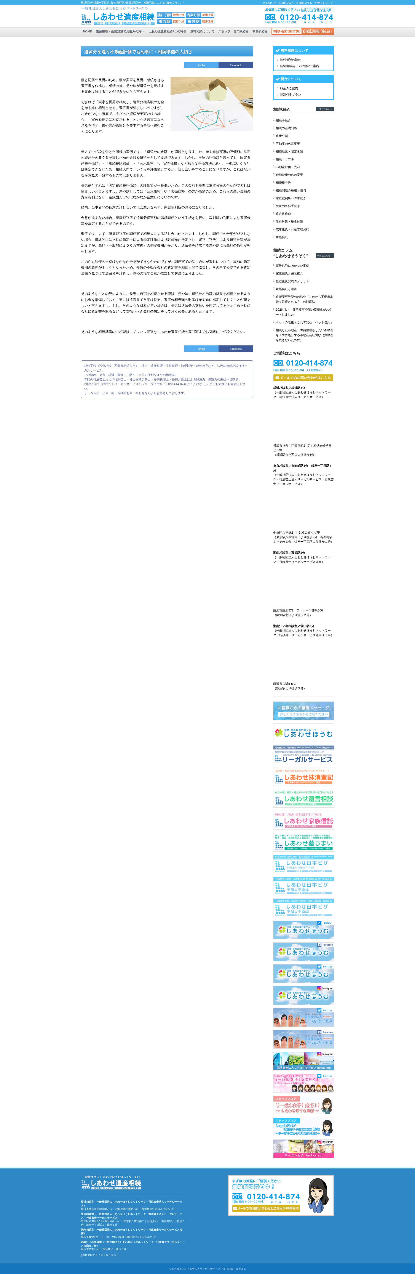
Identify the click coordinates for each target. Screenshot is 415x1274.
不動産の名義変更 (288, 143)
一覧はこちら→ (324, 109)
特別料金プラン (290, 94)
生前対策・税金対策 (289, 221)
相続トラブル (285, 159)
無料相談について (202, 31)
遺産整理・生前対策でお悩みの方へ (120, 31)
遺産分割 (282, 135)
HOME (87, 31)
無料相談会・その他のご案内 (299, 66)
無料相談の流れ (290, 59)
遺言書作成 (283, 213)
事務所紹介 (260, 31)
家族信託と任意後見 (289, 273)
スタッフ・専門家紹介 (233, 31)
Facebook (236, 65)
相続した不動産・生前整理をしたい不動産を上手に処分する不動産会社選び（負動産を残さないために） (304, 335)
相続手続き (283, 120)
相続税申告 (283, 182)
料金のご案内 (289, 88)
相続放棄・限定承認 (289, 151)
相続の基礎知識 (286, 128)
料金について (291, 78)
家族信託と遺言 (286, 289)
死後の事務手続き (288, 206)
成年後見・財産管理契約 (292, 229)
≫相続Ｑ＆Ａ (286, 2)
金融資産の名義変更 (289, 174)
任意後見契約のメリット (292, 281)
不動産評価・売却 (288, 167)
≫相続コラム (304, 2)
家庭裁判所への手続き (291, 198)
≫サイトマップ (324, 2)
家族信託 (282, 237)
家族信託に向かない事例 (292, 265)
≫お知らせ (269, 2)
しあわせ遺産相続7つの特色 (167, 31)
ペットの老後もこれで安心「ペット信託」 (304, 322)
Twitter (201, 65)
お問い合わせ (302, 31)
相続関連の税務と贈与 (291, 190)
